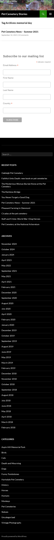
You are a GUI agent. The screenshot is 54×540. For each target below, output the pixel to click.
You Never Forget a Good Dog (15, 197)
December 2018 (9, 373)
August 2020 (7, 303)
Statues (5, 512)
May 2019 (6, 357)
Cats (4, 458)
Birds (4, 452)
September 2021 (9, 271)
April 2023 (7, 260)
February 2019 (8, 368)
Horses (5, 490)
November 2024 (9, 244)
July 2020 (6, 308)
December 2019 (9, 330)
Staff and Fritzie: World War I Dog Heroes (21, 219)
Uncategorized (8, 517)
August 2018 (7, 395)
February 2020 (8, 319)
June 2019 (6, 352)
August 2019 (7, 346)
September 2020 (9, 298)
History (5, 485)
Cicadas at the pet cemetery (14, 213)
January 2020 (8, 325)
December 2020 (9, 292)
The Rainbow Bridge (11, 192)
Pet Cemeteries (9, 506)
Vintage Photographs (11, 522)
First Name (8, 78)
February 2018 (8, 427)
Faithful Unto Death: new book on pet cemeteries (24, 178)
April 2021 (7, 281)
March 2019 (7, 362)
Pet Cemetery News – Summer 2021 (20, 31)
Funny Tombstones (10, 474)
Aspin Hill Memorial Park (13, 447)
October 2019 (8, 335)
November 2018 (9, 379)
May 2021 (6, 276)
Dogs (4, 468)
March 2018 (7, 422)
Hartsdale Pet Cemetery (13, 479)
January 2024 (8, 254)
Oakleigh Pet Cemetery (12, 173)
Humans (5, 495)
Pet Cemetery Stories (14, 14)
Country (7, 103)
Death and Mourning (11, 463)
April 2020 (7, 314)
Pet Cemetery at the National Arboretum (20, 224)
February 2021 (8, 287)
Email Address (10, 65)
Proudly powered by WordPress (14, 536)
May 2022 (6, 265)
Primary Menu (50, 14)
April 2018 (7, 416)
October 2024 (8, 249)
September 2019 (9, 341)
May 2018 (6, 411)
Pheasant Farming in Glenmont (16, 208)
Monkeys (6, 501)
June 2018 (6, 406)
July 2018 (6, 400)
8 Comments (23, 35)
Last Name (8, 90)
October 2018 (8, 384)
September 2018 (9, 389)
